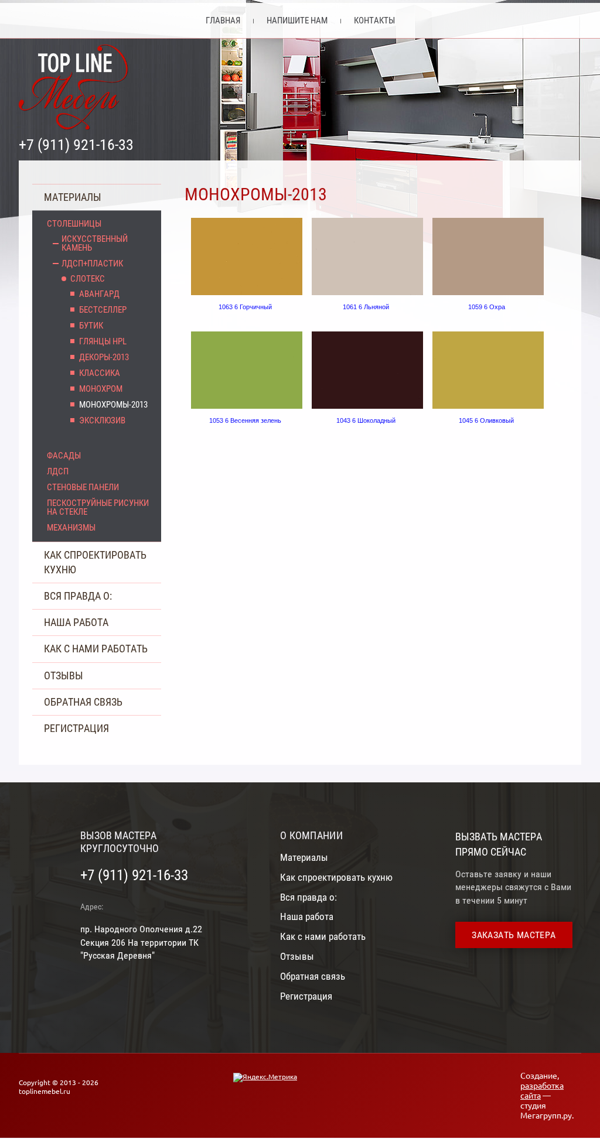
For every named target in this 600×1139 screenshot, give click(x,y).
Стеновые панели (83, 487)
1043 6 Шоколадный (366, 420)
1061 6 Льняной (366, 306)
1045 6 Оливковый (486, 420)
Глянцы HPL (103, 341)
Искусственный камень (95, 243)
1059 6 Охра (486, 306)
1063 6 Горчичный (245, 306)
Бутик (91, 325)
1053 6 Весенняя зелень (245, 420)
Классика (99, 373)
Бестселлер (103, 310)
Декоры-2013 (104, 357)
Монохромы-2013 (113, 405)
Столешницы (74, 224)
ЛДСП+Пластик (92, 263)
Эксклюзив (102, 420)
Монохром (100, 389)
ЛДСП (58, 471)
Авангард (99, 294)
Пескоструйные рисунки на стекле (98, 508)
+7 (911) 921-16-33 (76, 144)
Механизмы (71, 528)
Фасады (64, 456)
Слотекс (87, 279)
